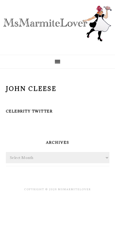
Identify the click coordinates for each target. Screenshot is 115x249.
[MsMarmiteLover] (57, 46)
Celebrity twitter (29, 111)
